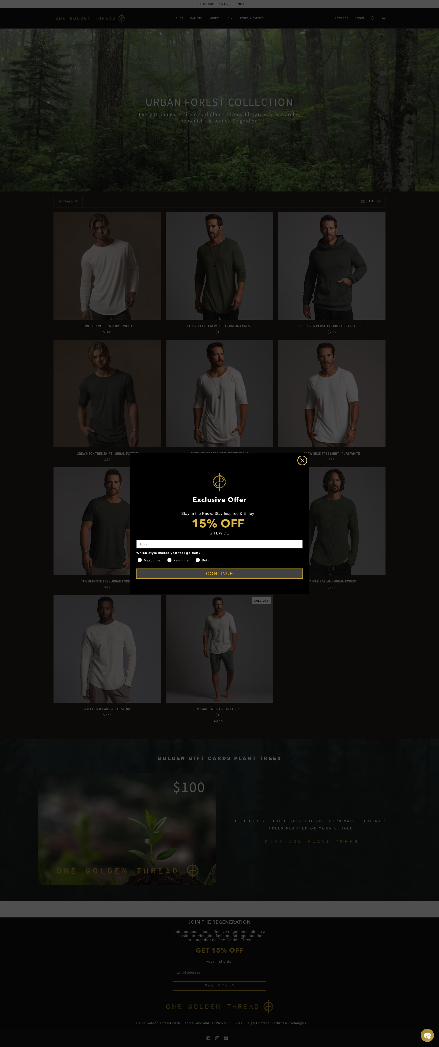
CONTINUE (219, 573)
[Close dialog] (302, 460)
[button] (427, 1035)
